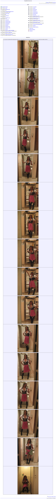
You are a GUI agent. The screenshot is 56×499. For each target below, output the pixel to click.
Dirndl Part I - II (7, 17)
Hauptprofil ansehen (5, 6)
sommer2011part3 (7, 22)
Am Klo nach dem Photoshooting (37, 24)
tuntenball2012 (7, 23)
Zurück (47, 2)
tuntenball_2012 (7, 26)
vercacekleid (34, 6)
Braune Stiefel (7, 13)
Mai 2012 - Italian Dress (8, 32)
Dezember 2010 (7, 9)
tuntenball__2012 (7, 27)
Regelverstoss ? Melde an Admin (52, 496)
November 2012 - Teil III (36, 20)
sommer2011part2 (7, 21)
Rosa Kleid (34, 14)
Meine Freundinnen (32, 29)
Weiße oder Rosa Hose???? (9, 34)
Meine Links (31, 28)
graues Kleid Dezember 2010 (9, 11)
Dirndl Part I (7, 15)
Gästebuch (31, 30)
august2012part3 (35, 13)
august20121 (34, 10)
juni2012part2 (35, 9)
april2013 (34, 25)
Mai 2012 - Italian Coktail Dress (9, 30)
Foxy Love (54, 2)
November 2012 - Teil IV (36, 22)
